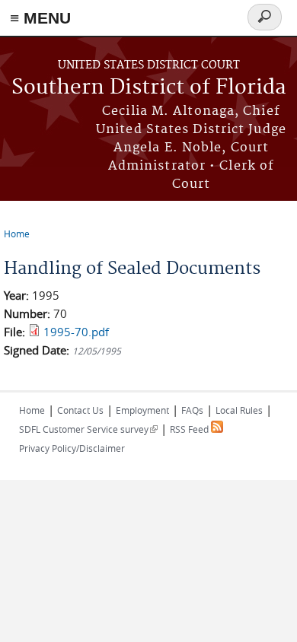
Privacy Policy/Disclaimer (72, 448)
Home (17, 233)
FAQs (192, 410)
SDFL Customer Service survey (88, 429)
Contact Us (80, 410)
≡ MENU (40, 18)
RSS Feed (190, 429)
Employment (142, 410)
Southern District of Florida (148, 87)
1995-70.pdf (76, 331)
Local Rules (239, 410)
